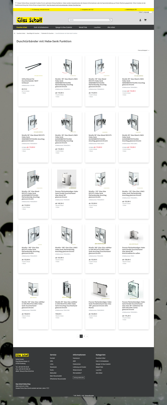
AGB (74, 361)
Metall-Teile (83, 27)
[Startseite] (14, 33)
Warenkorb (53, 367)
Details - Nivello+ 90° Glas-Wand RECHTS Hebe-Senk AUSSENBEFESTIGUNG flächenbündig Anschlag (33, 188)
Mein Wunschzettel (56, 376)
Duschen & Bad (22, 27)
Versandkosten (89, 395)
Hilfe (51, 361)
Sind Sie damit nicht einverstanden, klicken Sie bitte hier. (64, 5)
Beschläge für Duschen (33, 33)
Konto (52, 370)
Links (51, 364)
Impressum (76, 358)
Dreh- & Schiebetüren (41, 27)
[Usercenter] (140, 20)
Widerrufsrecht (77, 370)
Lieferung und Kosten (79, 367)
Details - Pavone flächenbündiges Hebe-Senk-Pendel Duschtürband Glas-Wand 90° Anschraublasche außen (134, 244)
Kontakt (52, 358)
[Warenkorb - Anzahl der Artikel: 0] (145, 20)
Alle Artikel (111, 27)
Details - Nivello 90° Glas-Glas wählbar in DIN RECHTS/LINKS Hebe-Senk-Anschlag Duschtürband (66, 299)
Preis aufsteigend (142, 50)
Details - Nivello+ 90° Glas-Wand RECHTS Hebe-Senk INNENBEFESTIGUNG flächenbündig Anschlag (100, 76)
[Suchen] (110, 20)
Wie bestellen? (77, 373)
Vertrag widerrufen (79, 377)
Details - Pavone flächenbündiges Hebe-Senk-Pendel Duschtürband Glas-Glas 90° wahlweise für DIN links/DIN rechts (134, 299)
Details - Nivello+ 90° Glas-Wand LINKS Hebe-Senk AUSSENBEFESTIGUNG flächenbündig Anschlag (67, 132)
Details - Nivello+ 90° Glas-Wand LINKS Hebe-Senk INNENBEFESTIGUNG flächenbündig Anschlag (67, 76)
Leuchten (97, 27)
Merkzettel (53, 373)
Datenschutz (77, 364)
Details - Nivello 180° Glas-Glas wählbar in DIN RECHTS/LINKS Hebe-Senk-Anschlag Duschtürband (100, 244)
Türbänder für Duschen (47, 33)
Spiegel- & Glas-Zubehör (63, 27)
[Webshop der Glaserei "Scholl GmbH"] (30, 20)
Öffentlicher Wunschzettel (58, 379)
